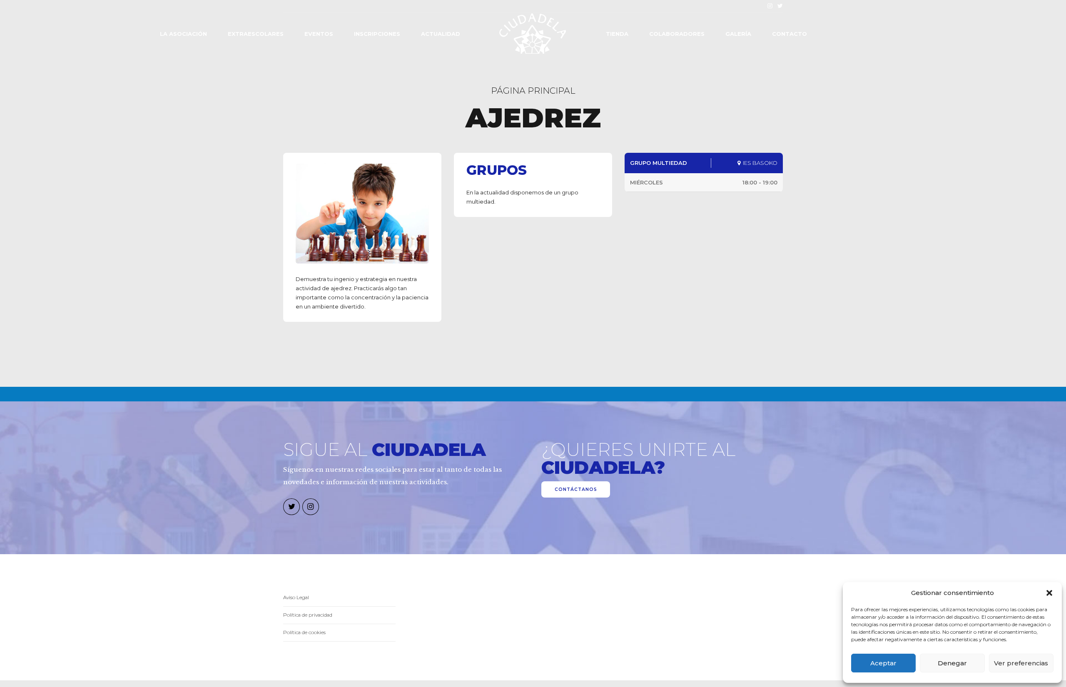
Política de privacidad (307, 615)
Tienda (617, 33)
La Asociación (183, 33)
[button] (1049, 593)
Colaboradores (677, 33)
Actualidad (440, 33)
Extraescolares (256, 33)
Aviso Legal (296, 597)
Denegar (952, 663)
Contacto (789, 33)
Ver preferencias (1021, 663)
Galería (738, 33)
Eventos (318, 33)
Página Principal (533, 90)
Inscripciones (377, 33)
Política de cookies (304, 632)
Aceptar (883, 663)
